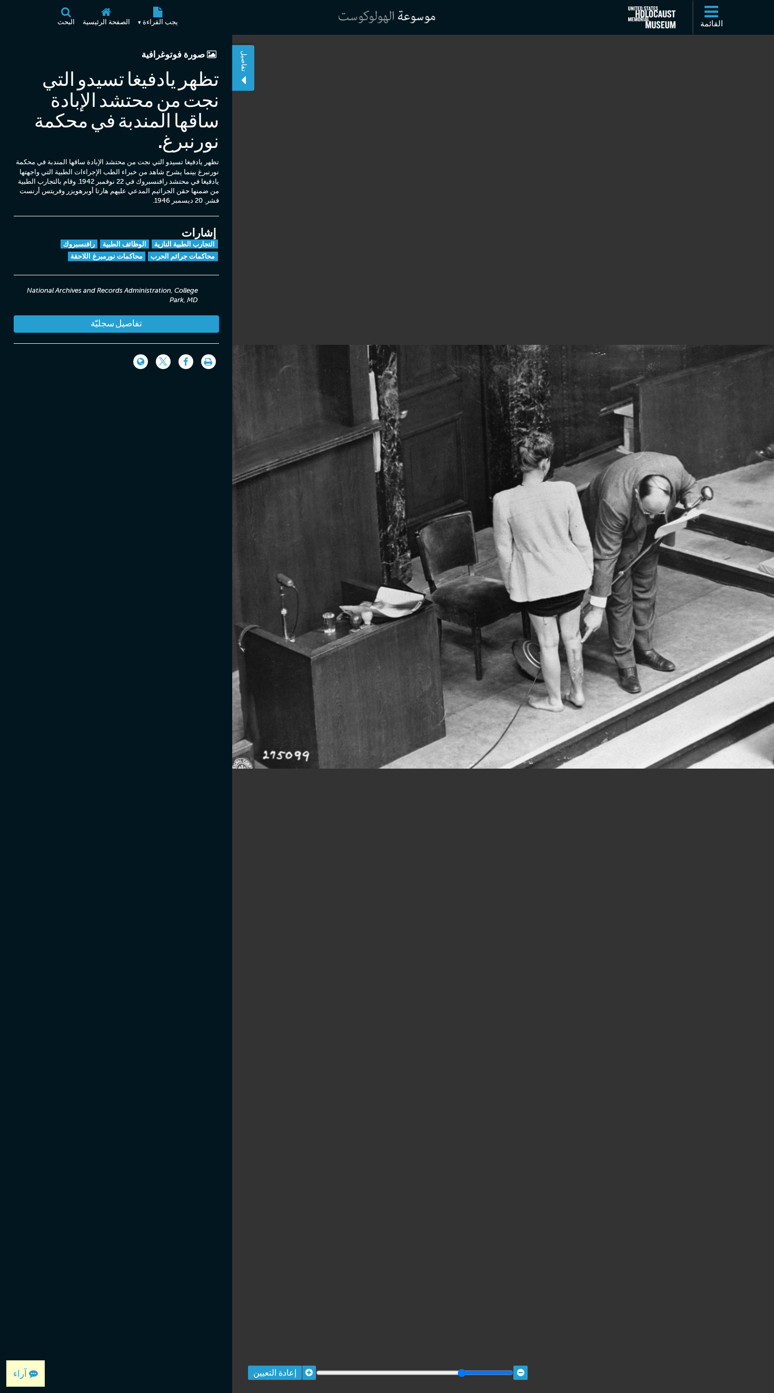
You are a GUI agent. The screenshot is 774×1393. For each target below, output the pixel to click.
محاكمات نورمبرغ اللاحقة (107, 256)
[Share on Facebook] (185, 361)
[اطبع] (208, 361)
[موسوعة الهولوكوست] (386, 17)
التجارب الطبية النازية (184, 244)
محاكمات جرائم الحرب (183, 256)
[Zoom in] (309, 1373)
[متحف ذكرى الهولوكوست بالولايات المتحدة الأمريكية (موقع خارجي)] (652, 17)
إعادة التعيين (274, 1373)
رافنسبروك (79, 244)
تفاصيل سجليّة (116, 323)
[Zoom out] (520, 1373)
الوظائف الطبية (124, 244)
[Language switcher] (140, 361)
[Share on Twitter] (163, 361)
